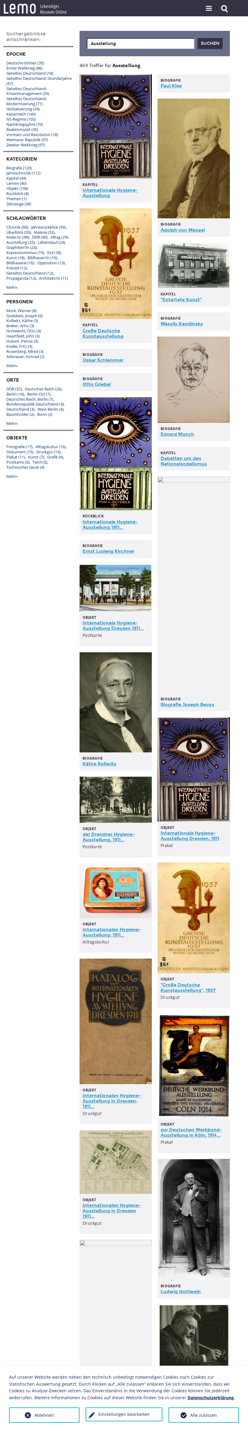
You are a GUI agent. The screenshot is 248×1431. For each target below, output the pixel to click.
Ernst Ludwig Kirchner (108, 551)
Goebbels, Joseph (24, 315)
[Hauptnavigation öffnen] (209, 8)
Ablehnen (44, 1415)
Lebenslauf (51, 242)
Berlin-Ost (39, 394)
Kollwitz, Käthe (22, 320)
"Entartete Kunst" (181, 299)
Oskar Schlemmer (103, 360)
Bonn (44, 414)
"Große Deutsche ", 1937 (188, 987)
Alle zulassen (203, 1415)
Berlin (15, 394)
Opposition (51, 263)
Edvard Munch (177, 434)
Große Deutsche (103, 333)
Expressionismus (25, 252)
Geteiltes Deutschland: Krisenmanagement (27, 91)
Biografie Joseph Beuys (187, 704)
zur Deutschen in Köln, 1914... (191, 1132)
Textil (39, 462)
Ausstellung (20, 242)
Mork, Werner (21, 310)
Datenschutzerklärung (211, 1397)
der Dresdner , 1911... (109, 837)
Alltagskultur (50, 446)
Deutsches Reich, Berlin (29, 399)
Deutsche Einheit (25, 63)
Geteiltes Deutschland (29, 73)
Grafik (55, 457)
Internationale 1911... (110, 524)
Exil (54, 252)
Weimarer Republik (27, 139)
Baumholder (20, 414)
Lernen (16, 183)
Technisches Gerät (25, 467)
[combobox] (140, 43)
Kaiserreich (21, 114)
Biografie (19, 168)
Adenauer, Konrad (25, 356)
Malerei (44, 232)
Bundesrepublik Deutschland (35, 404)
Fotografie (19, 446)
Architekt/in (53, 278)
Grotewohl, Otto (23, 331)
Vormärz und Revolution (32, 134)
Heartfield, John (23, 336)
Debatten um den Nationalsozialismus (184, 461)
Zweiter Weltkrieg (25, 145)
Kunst (15, 257)
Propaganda (21, 278)
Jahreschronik (23, 173)
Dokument (19, 452)
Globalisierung (23, 109)
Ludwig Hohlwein (181, 1291)
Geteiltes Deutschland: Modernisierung (26, 101)
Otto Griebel (97, 384)
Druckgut (48, 452)
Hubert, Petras (22, 341)
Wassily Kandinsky (182, 324)
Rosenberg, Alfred (25, 351)
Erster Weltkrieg (24, 68)
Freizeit (16, 268)
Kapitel (16, 178)
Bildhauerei (20, 263)
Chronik (17, 227)
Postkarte (17, 462)
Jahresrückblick (48, 227)
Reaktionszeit (22, 129)
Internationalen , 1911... (112, 932)
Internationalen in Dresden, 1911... (112, 1101)
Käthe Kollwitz (99, 764)
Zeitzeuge (18, 204)
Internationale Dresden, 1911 (190, 835)
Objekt (17, 188)
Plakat (15, 457)
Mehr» (12, 287)
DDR (39, 237)
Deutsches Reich (43, 389)
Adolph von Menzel (183, 230)
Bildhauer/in (42, 257)
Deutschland (20, 409)
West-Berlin (51, 409)
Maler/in (17, 237)
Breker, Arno (20, 325)
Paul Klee (171, 86)
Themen (16, 198)
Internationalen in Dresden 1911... (112, 1211)
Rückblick (17, 193)
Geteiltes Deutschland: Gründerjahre (39, 81)
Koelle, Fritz (19, 346)
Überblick (18, 232)
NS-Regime (21, 119)
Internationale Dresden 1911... (113, 625)
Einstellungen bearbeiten (124, 1414)
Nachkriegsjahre (24, 124)
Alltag (59, 237)
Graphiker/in (21, 247)
